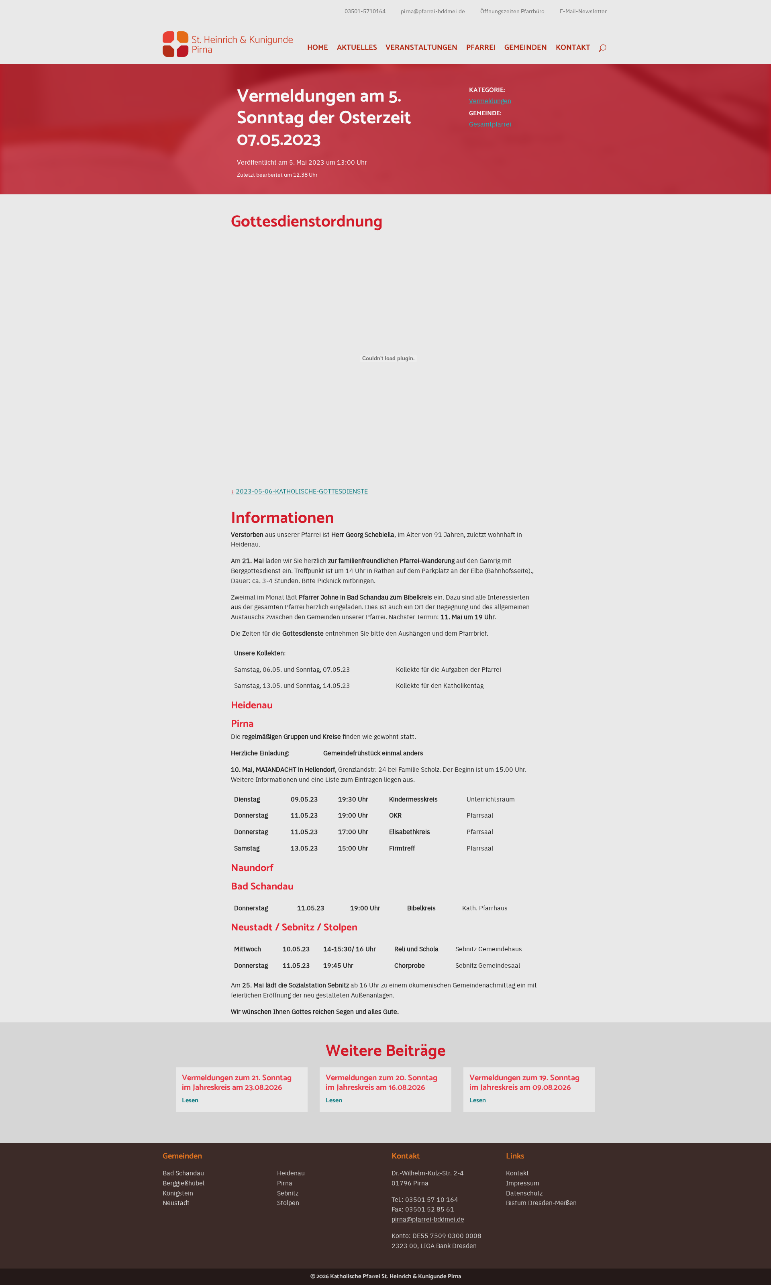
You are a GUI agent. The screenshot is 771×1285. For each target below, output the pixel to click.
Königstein (178, 1192)
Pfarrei (481, 47)
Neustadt (176, 1202)
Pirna (284, 1182)
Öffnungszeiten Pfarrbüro (512, 11)
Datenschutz (524, 1192)
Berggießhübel (183, 1182)
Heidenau (291, 1172)
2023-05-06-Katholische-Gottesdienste (302, 490)
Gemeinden (525, 47)
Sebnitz (287, 1192)
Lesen (190, 1100)
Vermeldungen (490, 100)
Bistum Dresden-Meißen (541, 1202)
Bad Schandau (183, 1172)
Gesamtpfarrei (490, 123)
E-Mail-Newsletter (583, 11)
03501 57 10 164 (431, 1199)
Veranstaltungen (421, 47)
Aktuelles (357, 47)
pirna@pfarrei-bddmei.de (433, 11)
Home (317, 47)
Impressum (522, 1182)
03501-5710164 (365, 11)
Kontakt (573, 47)
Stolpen (288, 1202)
